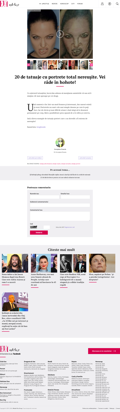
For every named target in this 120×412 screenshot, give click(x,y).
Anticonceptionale (60, 380)
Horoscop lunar (100, 374)
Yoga (49, 394)
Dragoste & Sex (29, 362)
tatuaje (42, 164)
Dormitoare (75, 382)
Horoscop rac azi (100, 381)
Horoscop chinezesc (101, 370)
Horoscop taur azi (100, 386)
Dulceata (86, 365)
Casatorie (40, 365)
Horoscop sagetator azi (102, 391)
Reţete (74, 362)
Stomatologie (60, 379)
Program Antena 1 (40, 386)
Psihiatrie (51, 385)
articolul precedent (35, 158)
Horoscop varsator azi (102, 392)
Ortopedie (65, 384)
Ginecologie (51, 379)
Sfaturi (2, 374)
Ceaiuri (55, 377)
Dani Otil (31, 380)
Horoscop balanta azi (102, 397)
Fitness (54, 392)
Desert (80, 369)
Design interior (84, 382)
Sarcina (50, 377)
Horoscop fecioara (101, 377)
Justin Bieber (39, 382)
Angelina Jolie (34, 379)
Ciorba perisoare (77, 370)
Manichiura (41, 394)
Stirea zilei (87, 392)
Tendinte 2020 (52, 370)
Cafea (78, 365)
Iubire (35, 365)
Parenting (75, 384)
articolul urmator (86, 158)
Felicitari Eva (5, 381)
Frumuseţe (28, 390)
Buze (31, 395)
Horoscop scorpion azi (102, 389)
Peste (88, 364)
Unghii (33, 392)
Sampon (26, 395)
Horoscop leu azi (100, 396)
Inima (60, 377)
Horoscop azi (99, 367)
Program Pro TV (29, 386)
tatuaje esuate (56, 164)
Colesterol (51, 380)
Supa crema (86, 367)
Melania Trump (29, 384)
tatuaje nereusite (66, 164)
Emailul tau (65, 194)
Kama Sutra (27, 367)
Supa (81, 365)
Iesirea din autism (80, 394)
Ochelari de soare (60, 369)
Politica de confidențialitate (89, 408)
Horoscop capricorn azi (102, 387)
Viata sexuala (41, 364)
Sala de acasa (59, 399)
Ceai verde (55, 384)
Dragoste (27, 364)
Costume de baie (58, 365)
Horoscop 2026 (100, 364)
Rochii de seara (57, 364)
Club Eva (3, 362)
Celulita (35, 395)
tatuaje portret (75, 164)
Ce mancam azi (80, 372)
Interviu (80, 392)
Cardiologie (56, 382)
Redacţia (112, 408)
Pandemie (75, 397)
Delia (25, 382)
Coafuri (26, 394)
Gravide (74, 385)
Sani (36, 394)
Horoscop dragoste (101, 369)
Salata (73, 365)
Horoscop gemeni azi (102, 382)
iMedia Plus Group (17, 408)
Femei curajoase (82, 385)
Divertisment (29, 373)
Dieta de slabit (64, 395)
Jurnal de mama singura (85, 384)
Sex (45, 365)
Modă (50, 362)
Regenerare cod (70, 227)
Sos (91, 364)
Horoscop (64, 4)
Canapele (86, 380)
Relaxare (67, 392)
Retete (54, 4)
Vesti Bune (80, 395)
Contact (118, 408)
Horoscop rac (99, 375)
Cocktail (80, 367)
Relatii (26, 365)
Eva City (3, 400)
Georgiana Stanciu (60, 149)
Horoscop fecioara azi (102, 384)
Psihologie (65, 377)
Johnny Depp (39, 377)
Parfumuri (39, 392)
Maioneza (85, 369)
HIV (60, 384)
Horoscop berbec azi (101, 399)
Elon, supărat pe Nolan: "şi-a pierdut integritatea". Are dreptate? (101, 277)
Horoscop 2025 (100, 365)
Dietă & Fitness (53, 390)
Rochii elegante (52, 367)
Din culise (75, 392)
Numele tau (34, 194)
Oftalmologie (65, 382)
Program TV (37, 384)
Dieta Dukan (60, 392)
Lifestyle (45, 4)
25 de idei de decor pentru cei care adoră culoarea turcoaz (60, 177)
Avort (49, 384)
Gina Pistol (31, 382)
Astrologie (98, 372)
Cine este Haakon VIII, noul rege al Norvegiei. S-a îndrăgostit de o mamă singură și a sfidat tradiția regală (72, 279)
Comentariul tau (36, 210)
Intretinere (54, 394)
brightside (41, 127)
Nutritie (56, 395)
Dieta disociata (52, 397)
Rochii (28, 392)
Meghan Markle (29, 375)
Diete (49, 392)
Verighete (51, 369)
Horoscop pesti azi (101, 394)
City (73, 4)
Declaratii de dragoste (38, 369)
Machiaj (31, 394)
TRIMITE (39, 232)
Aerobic (61, 394)
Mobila (80, 380)
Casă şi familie (77, 376)
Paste (79, 364)
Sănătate (51, 375)
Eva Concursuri (5, 393)
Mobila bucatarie (77, 379)
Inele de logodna (63, 367)
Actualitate (76, 390)
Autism (90, 385)
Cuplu (30, 365)
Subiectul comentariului (39, 202)
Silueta (60, 397)
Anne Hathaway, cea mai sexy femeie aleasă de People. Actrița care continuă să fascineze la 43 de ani (43, 279)
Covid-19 (87, 395)
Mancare (74, 364)
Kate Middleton (39, 375)
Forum (80, 4)
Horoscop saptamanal (102, 401)
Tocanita (74, 367)
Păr (25, 392)
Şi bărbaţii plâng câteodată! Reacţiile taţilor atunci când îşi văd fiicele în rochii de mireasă (60, 175)
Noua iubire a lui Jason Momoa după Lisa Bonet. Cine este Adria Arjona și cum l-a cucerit (13, 278)
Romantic (33, 364)
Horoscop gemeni (100, 379)
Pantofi (67, 365)
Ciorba (84, 364)
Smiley (36, 380)
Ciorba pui (86, 370)
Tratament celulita (33, 397)
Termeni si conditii (103, 408)
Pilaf (90, 369)
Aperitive (74, 369)
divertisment (48, 164)
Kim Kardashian (29, 377)
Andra (41, 380)
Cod (31, 224)
